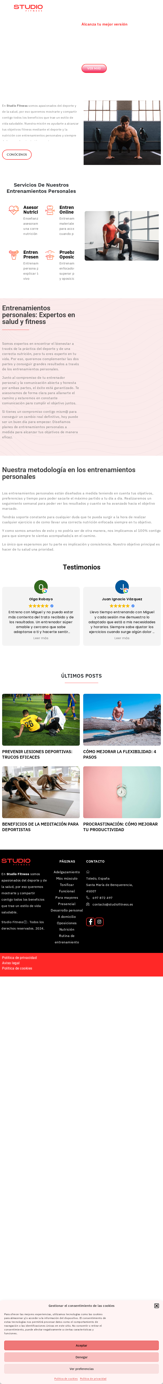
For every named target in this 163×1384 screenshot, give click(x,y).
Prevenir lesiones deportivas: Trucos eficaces (37, 754)
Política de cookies (66, 1378)
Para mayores (66, 897)
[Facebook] (90, 922)
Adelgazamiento (67, 872)
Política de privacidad (93, 1378)
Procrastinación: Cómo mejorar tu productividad (120, 826)
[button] (157, 1306)
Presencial (66, 904)
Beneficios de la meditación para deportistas (40, 826)
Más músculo (67, 878)
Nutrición (66, 929)
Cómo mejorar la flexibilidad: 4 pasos (119, 754)
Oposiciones (67, 923)
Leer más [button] (76, 638)
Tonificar (67, 885)
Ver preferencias (82, 1369)
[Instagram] (99, 922)
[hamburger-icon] (147, 3)
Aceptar (81, 1345)
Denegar (82, 1357)
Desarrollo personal (67, 910)
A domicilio (67, 916)
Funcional (67, 891)
